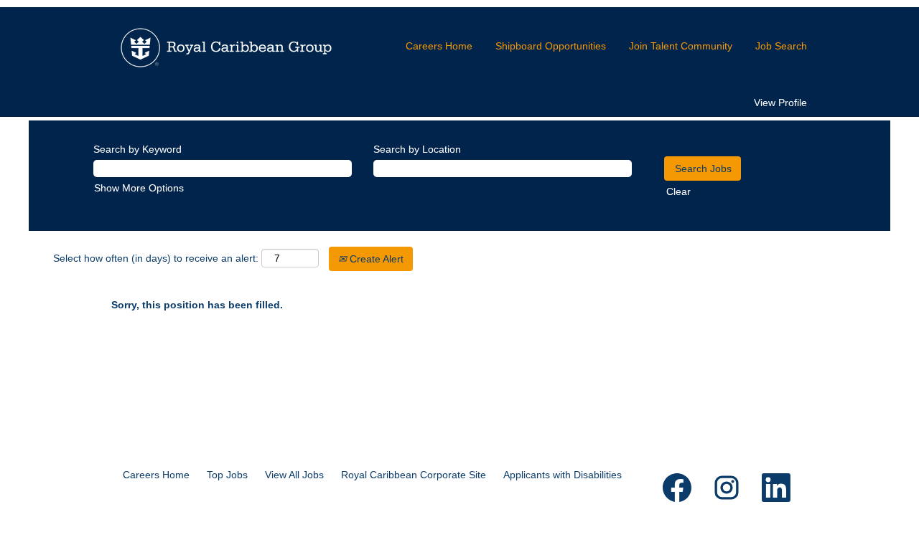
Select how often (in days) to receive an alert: (155, 258)
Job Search (781, 46)
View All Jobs (294, 474)
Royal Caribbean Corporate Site (413, 474)
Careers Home (439, 46)
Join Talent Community (680, 46)
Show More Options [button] (139, 188)
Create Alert (375, 259)
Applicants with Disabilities (562, 474)
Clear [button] (678, 191)
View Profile (780, 102)
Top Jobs (227, 474)
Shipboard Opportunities (550, 46)
